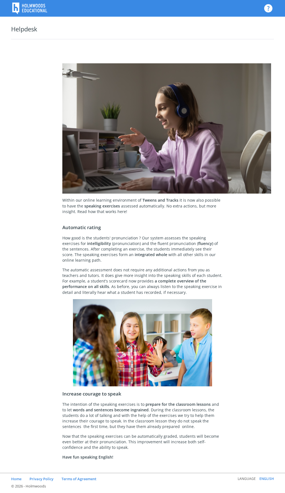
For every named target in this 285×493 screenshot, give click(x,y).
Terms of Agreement (79, 478)
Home (16, 478)
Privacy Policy (41, 478)
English (266, 479)
